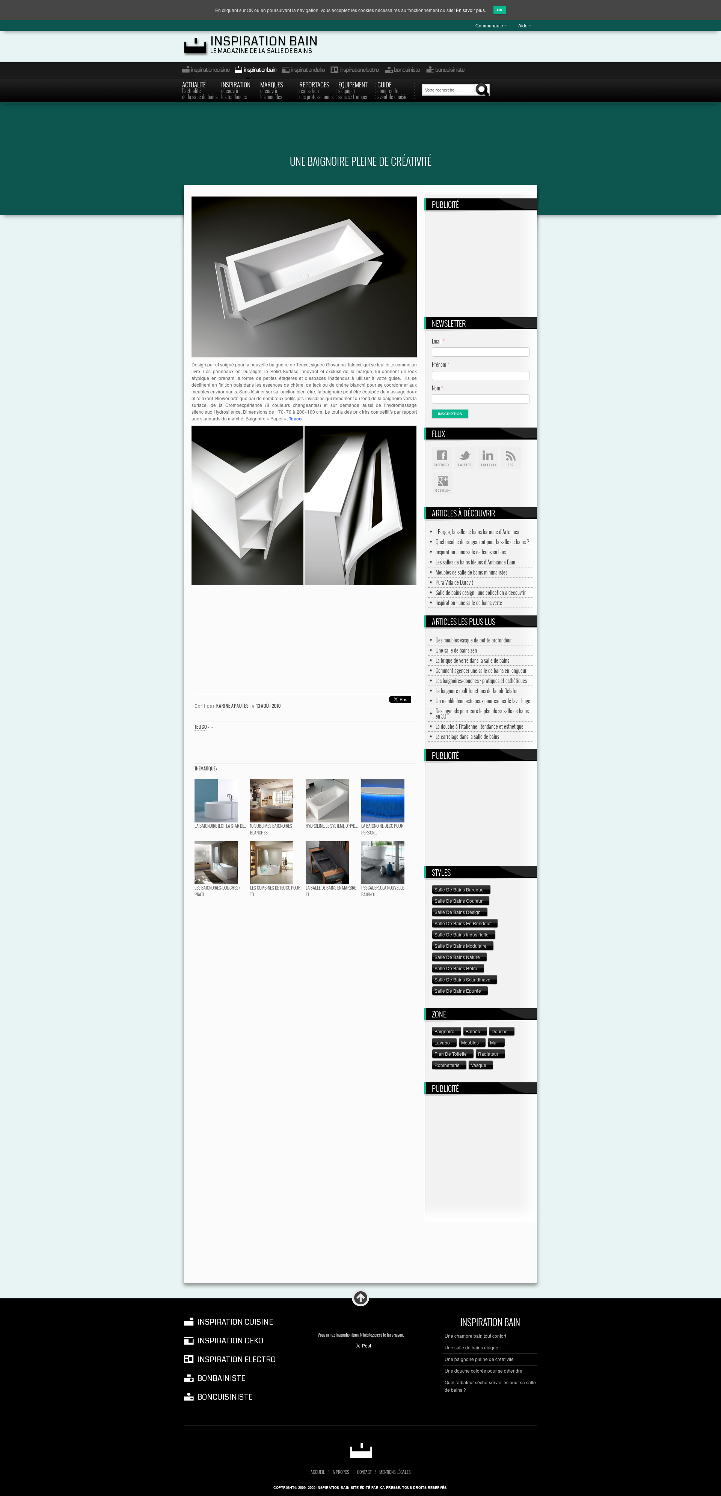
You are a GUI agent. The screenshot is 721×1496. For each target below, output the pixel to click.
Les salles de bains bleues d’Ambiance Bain (475, 562)
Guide (392, 90)
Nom (437, 388)
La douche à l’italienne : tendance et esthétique (479, 726)
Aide (523, 25)
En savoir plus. (471, 10)
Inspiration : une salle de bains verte (469, 602)
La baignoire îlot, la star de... (220, 825)
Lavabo (442, 1042)
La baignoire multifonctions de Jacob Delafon (477, 690)
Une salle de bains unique (471, 1347)
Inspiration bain (264, 41)
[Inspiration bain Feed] (511, 458)
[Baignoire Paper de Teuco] (304, 276)
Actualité (199, 90)
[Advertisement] (360, 133)
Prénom (440, 364)
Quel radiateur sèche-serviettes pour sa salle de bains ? (490, 1386)
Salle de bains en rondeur (462, 923)
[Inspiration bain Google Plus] (442, 484)
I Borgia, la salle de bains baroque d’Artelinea (477, 531)
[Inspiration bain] (360, 1450)
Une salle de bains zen (456, 650)
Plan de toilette (450, 1053)
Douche (500, 1031)
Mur (494, 1042)
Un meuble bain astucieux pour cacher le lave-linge (483, 701)
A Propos (341, 1472)
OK (499, 10)
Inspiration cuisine (203, 70)
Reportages (316, 90)
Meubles (470, 1042)
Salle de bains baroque (459, 889)
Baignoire (444, 1031)
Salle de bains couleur (458, 900)
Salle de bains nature (457, 957)
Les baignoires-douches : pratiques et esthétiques (481, 680)
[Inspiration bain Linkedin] (488, 458)
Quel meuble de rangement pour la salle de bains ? (482, 542)
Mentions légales (395, 1472)
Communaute (489, 25)
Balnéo (473, 1031)
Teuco (201, 726)
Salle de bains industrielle (461, 934)
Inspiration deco (302, 70)
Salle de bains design (457, 912)
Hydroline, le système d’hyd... (331, 825)
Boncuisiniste (445, 70)
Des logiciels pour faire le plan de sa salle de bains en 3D (482, 714)
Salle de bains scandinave (462, 979)
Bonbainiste (402, 70)
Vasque (478, 1065)
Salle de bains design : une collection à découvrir (481, 592)
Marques (271, 90)
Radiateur (488, 1053)
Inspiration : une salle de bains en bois (471, 552)
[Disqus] (304, 994)
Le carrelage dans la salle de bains (467, 736)
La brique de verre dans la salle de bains (472, 660)
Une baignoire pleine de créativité (479, 1359)
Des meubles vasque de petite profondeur (474, 640)
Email (438, 341)
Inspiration (235, 90)
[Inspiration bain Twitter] (465, 458)
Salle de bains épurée (457, 990)
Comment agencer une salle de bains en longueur (481, 670)
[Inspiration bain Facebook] (442, 458)
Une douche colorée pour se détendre (483, 1370)
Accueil (318, 1472)
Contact (364, 1472)
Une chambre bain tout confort (475, 1335)
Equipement (353, 90)
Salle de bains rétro (455, 968)
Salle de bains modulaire (460, 945)
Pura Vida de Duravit (454, 582)
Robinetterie (447, 1065)
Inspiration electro (354, 70)
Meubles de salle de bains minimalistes (471, 572)
